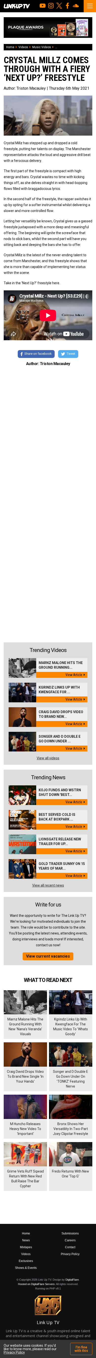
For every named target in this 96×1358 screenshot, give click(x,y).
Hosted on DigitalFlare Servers (36, 1284)
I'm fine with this (81, 1349)
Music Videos (41, 47)
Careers (70, 1240)
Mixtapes (26, 1247)
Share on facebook (38, 353)
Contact (70, 1247)
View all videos (48, 758)
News (26, 1240)
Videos (23, 47)
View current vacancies (48, 956)
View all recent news (48, 885)
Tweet (71, 353)
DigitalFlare (72, 1279)
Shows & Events (26, 1268)
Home (10, 47)
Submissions (70, 1233)
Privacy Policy (70, 1254)
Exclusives (26, 1261)
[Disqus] (48, 437)
